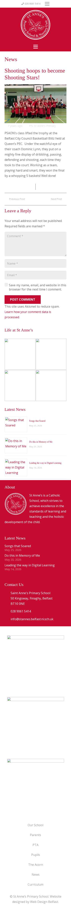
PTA (35, 845)
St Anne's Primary (45, 126)
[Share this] (31, 187)
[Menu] (35, 46)
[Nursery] (20, 354)
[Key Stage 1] (51, 354)
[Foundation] (51, 385)
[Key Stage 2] (20, 385)
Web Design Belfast (44, 902)
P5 (30, 126)
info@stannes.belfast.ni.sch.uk (32, 619)
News (36, 874)
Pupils (35, 855)
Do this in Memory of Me (40, 442)
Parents (35, 835)
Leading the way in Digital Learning (45, 463)
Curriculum (35, 884)
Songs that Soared (37, 421)
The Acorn (35, 865)
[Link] (35, 787)
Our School (35, 825)
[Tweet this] (40, 187)
